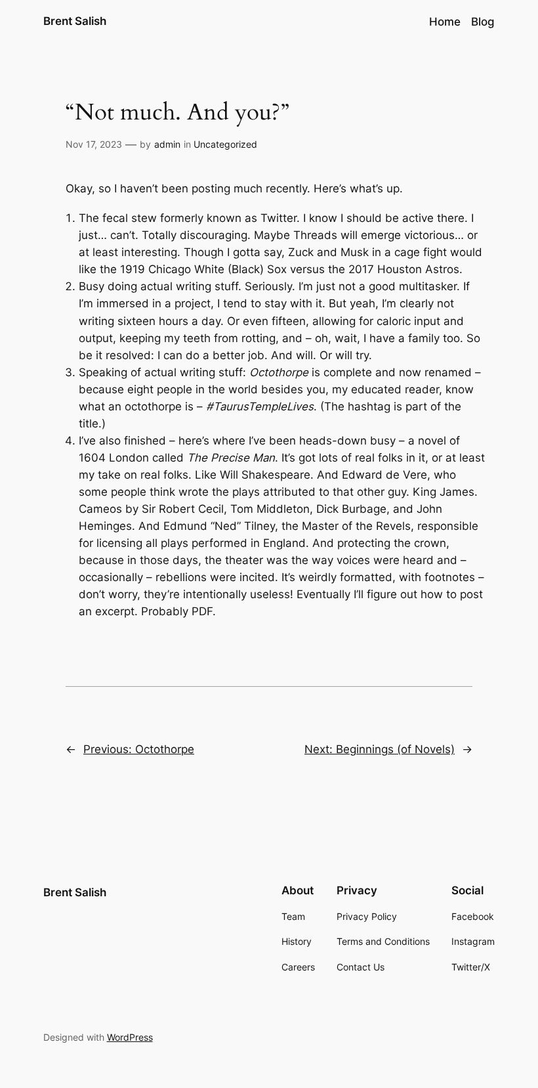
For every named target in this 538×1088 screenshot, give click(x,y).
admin (167, 144)
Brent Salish (74, 21)
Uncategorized (225, 144)
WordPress (130, 1037)
